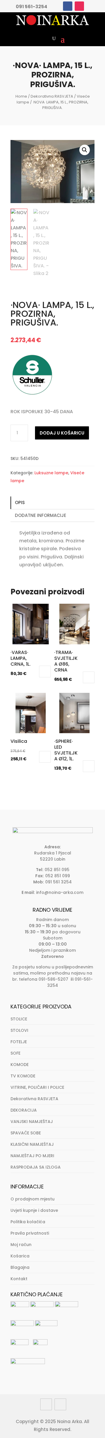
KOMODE (19, 1064)
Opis (20, 502)
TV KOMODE (22, 1076)
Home (21, 96)
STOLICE (18, 1019)
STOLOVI (19, 1030)
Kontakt (18, 1279)
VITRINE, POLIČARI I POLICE (37, 1087)
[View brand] (32, 395)
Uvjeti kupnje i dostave (34, 1210)
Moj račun (21, 1244)
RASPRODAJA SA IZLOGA (35, 1167)
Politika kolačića (27, 1222)
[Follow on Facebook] (67, 6)
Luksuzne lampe (51, 473)
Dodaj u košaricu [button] (45, 671)
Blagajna (19, 1267)
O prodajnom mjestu (32, 1199)
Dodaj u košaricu (62, 433)
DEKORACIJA (23, 1110)
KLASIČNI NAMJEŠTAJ (32, 1144)
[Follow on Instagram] (79, 6)
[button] (84, 150)
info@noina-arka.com (59, 892)
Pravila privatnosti (29, 1233)
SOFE (15, 1053)
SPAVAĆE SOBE (25, 1133)
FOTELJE (18, 1042)
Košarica (19, 1256)
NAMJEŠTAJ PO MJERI (32, 1156)
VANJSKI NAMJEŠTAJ (31, 1121)
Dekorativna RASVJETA (52, 96)
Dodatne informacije (40, 515)
